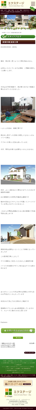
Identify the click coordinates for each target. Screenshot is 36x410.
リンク (20, 370)
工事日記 (32, 366)
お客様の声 (19, 364)
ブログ (22, 372)
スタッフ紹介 (10, 368)
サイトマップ (27, 370)
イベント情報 (5, 366)
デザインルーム (24, 366)
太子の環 (31, 343)
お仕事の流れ (6, 362)
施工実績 (10, 360)
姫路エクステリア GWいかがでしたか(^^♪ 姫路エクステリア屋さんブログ (8, 345)
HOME (4, 360)
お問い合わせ (15, 372)
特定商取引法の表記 (12, 370)
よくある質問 (31, 362)
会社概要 (17, 368)
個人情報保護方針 (26, 368)
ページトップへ (30, 352)
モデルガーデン (14, 366)
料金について (14, 362)
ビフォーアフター (28, 360)
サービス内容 (23, 362)
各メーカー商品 (18, 360)
